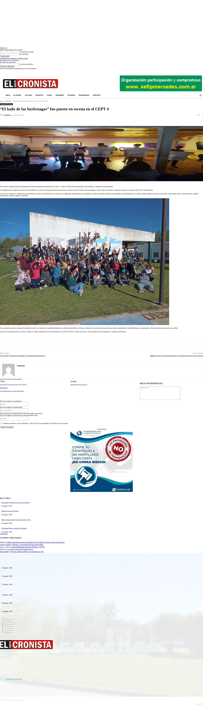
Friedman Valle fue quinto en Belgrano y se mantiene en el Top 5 (21, 581)
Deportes (74, 381)
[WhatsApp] (42, 121)
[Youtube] (202, 71)
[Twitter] (199, 71)
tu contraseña (24, 54)
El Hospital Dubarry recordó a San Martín (12, 391)
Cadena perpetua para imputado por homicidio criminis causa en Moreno (35, 542)
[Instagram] (196, 71)
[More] (49, 120)
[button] (200, 95)
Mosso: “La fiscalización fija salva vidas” (28, 544)
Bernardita (4, 551)
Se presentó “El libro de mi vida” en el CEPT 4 (13, 384)
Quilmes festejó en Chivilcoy (79, 384)
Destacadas (7, 101)
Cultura (2, 381)
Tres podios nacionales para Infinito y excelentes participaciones (22, 356)
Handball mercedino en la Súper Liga (13, 572)
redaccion (7, 115)
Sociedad (10, 104)
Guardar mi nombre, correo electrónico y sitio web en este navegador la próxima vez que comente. (35, 423)
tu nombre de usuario (27, 52)
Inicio (1, 101)
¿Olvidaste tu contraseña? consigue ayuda (14, 58)
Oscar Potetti (5, 544)
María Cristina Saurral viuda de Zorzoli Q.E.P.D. (16, 520)
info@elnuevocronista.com (14, 679)
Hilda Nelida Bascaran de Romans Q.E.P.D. (28, 547)
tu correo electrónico (26, 64)
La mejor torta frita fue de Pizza (20, 549)
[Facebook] (193, 71)
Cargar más (4, 534)
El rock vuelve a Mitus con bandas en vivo (27, 551)
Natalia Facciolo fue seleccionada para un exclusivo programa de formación (176, 356)
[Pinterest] (34, 121)
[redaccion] (1, 115)
